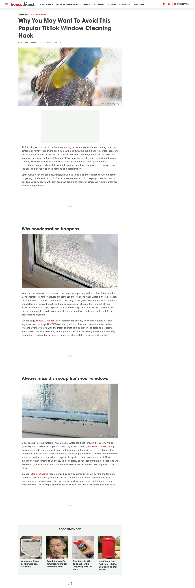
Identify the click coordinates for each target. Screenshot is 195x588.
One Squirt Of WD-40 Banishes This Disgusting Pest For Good (82, 565)
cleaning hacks (70, 147)
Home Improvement (67, 4)
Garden (86, 4)
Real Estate (140, 4)
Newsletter (183, 4)
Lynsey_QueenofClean (48, 320)
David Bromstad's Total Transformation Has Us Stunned (57, 564)
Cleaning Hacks (38, 14)
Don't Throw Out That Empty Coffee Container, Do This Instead (108, 566)
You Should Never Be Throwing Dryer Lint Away (30, 564)
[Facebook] (159, 5)
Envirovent (109, 300)
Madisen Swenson (28, 42)
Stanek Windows (39, 474)
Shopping (124, 4)
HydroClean (28, 165)
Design (112, 4)
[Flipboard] (164, 5)
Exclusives (46, 4)
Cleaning (99, 4)
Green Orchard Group (103, 446)
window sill (94, 307)
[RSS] (169, 5)
